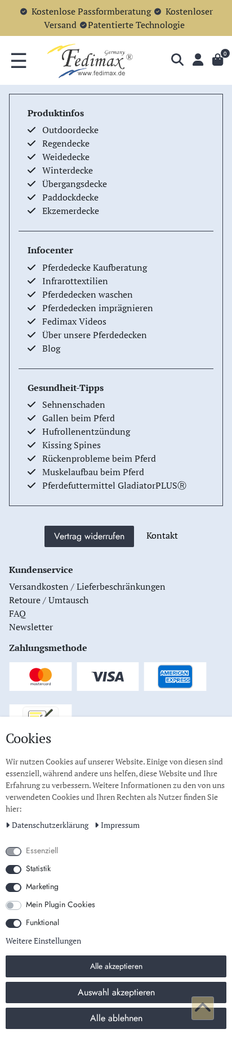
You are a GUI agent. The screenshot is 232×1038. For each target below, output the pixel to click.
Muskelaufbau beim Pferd (93, 472)
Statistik (38, 868)
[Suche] (177, 60)
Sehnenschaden (73, 404)
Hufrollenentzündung (86, 431)
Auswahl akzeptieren (116, 992)
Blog (51, 348)
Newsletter (31, 627)
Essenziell (42, 850)
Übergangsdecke (74, 183)
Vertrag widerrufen (89, 536)
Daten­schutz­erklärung (51, 825)
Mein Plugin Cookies (60, 904)
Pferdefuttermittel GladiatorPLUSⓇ (114, 485)
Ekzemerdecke (70, 210)
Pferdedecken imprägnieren (97, 308)
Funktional (42, 922)
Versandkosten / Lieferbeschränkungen (87, 586)
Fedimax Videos (74, 321)
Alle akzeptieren (116, 966)
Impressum (120, 825)
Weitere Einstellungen (43, 940)
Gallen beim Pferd (78, 418)
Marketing (42, 886)
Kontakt (162, 535)
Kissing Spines (71, 445)
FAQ (17, 613)
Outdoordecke (70, 130)
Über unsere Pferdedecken (94, 335)
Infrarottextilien (75, 281)
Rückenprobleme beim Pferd (99, 458)
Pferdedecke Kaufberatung (94, 267)
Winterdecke (67, 170)
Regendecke (66, 143)
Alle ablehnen (116, 1018)
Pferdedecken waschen (87, 294)
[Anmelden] (198, 60)
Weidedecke (66, 157)
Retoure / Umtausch (48, 600)
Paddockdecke (70, 197)
